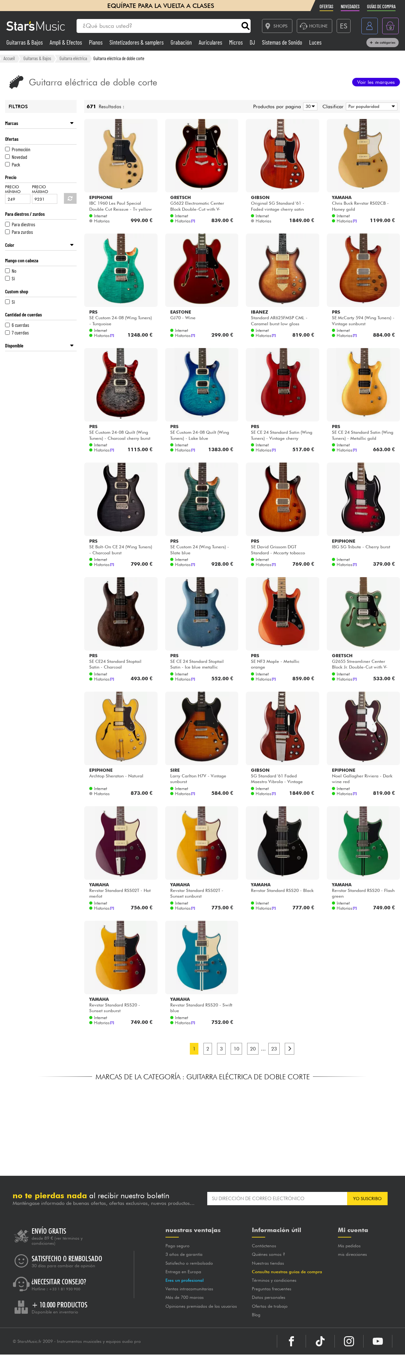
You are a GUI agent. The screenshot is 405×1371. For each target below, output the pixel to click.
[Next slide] (360, 1124)
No (14, 271)
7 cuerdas (20, 332)
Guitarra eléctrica (73, 58)
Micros (236, 42)
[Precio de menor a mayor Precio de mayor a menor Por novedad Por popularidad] (370, 106)
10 (236, 1049)
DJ (253, 42)
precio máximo (40, 189)
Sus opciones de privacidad (243, 1363)
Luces (315, 42)
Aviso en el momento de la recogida (155, 1363)
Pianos (96, 42)
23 (274, 1049)
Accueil (9, 58)
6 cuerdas (20, 325)
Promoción (21, 149)
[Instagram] (349, 1341)
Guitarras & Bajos (25, 42)
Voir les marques (376, 82)
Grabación (182, 42)
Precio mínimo (13, 189)
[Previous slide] (44, 1124)
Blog (256, 1314)
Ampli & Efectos (66, 42)
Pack (16, 164)
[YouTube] (378, 1341)
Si (13, 278)
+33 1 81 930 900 (64, 1289)
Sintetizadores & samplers (137, 42)
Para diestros (23, 224)
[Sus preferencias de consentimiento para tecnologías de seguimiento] (394, 1360)
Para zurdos (22, 232)
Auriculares (211, 42)
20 (253, 1049)
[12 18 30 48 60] (309, 106)
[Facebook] (291, 1341)
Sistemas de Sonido (282, 42)
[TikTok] (320, 1341)
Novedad (19, 157)
